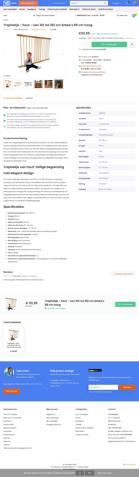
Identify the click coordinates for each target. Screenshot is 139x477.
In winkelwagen (111, 44)
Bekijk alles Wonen (38, 29)
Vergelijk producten (53, 424)
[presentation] (4, 54)
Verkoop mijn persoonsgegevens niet (17, 448)
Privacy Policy (8, 424)
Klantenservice (59, 3)
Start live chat (11, 391)
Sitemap (6, 438)
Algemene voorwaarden (12, 418)
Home (5, 20)
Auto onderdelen (10, 9)
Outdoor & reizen (89, 9)
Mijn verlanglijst (52, 421)
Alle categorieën (27, 3)
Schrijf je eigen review (124, 274)
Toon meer (129, 38)
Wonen (22, 9)
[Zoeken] (105, 3)
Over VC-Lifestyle (10, 414)
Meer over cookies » (105, 473)
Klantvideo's (74, 9)
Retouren (6, 441)
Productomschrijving (12, 98)
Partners (6, 445)
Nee (89, 473)
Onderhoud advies (105, 9)
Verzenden (7, 431)
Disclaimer (7, 421)
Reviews (29, 98)
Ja (80, 473)
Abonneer (127, 387)
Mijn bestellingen (52, 418)
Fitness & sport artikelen (57, 9)
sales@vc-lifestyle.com (123, 431)
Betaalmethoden (9, 428)
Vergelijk (53, 29)
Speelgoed (31, 9)
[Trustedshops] (129, 465)
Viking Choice (23, 29)
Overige (42, 9)
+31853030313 (117, 428)
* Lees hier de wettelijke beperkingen (100, 392)
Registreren (50, 414)
